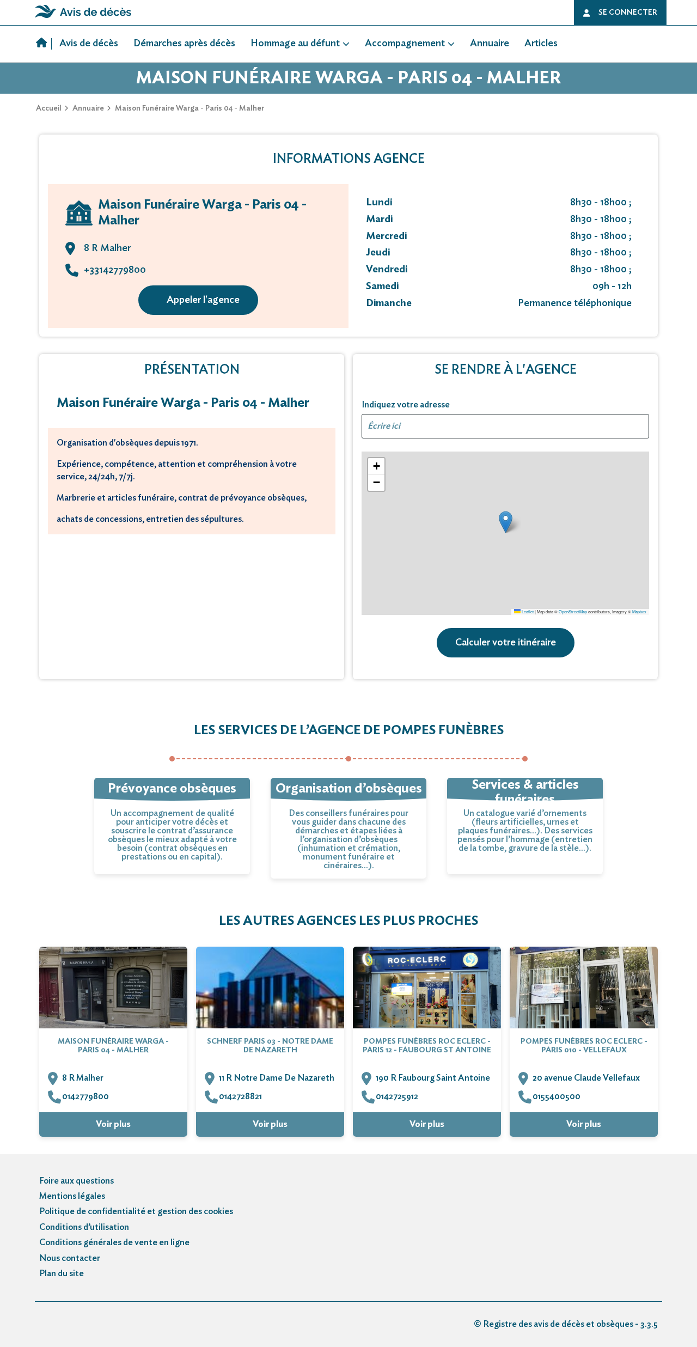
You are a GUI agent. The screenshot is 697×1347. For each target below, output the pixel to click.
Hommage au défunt (295, 43)
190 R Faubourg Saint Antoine (433, 1078)
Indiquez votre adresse (406, 404)
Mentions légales (72, 1196)
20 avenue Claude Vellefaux (586, 1078)
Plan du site (61, 1273)
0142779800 (85, 1096)
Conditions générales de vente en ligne (114, 1242)
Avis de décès (88, 43)
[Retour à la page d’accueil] (83, 18)
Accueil (49, 108)
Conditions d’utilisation (84, 1227)
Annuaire (489, 43)
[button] (505, 522)
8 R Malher (82, 1078)
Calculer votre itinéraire (505, 643)
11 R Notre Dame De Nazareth (276, 1078)
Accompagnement (405, 43)
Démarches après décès (184, 43)
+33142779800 (115, 270)
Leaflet (527, 611)
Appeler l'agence (203, 300)
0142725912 (397, 1096)
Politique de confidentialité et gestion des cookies (136, 1211)
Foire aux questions (76, 1181)
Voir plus (113, 1124)
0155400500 (556, 1096)
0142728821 (240, 1096)
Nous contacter (69, 1258)
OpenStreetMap (573, 611)
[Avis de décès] (44, 44)
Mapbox (639, 611)
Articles (541, 43)
